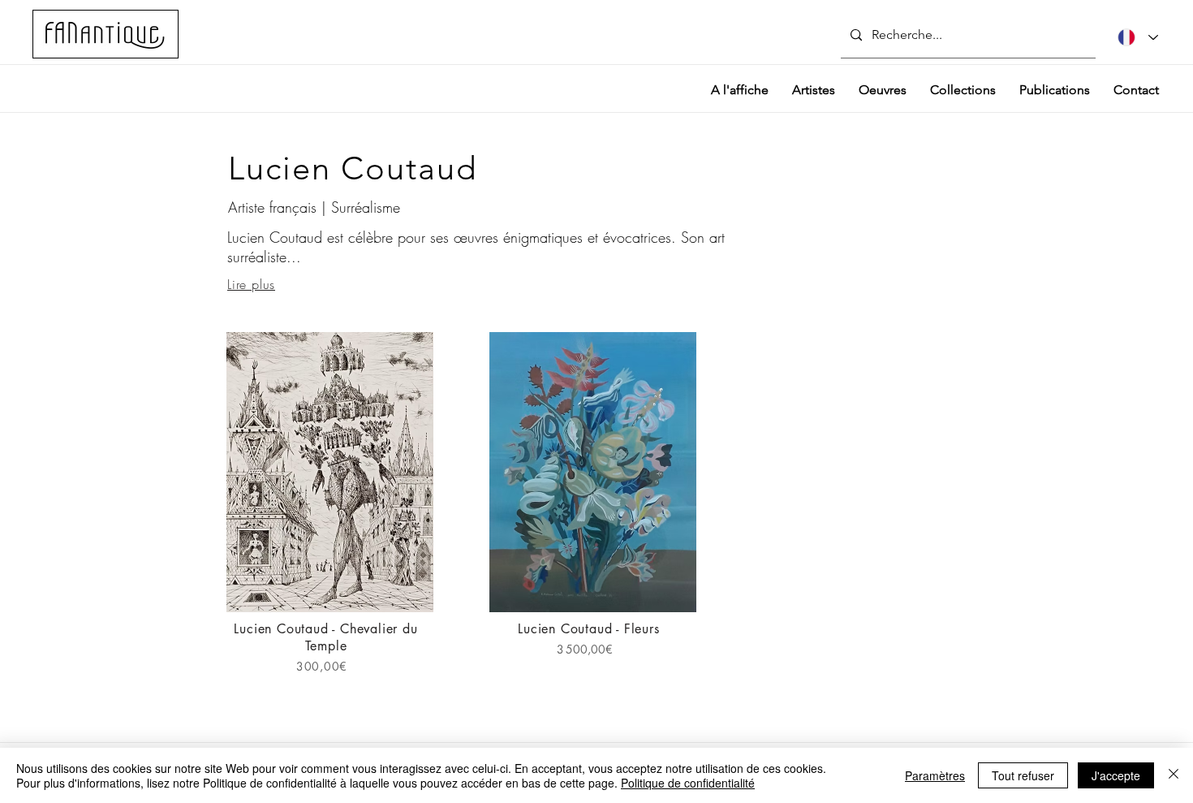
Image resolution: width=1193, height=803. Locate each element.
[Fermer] (1173, 775)
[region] (330, 512)
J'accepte (1116, 775)
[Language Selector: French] (1137, 37)
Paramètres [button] (935, 775)
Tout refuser (1023, 775)
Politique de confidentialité (688, 783)
